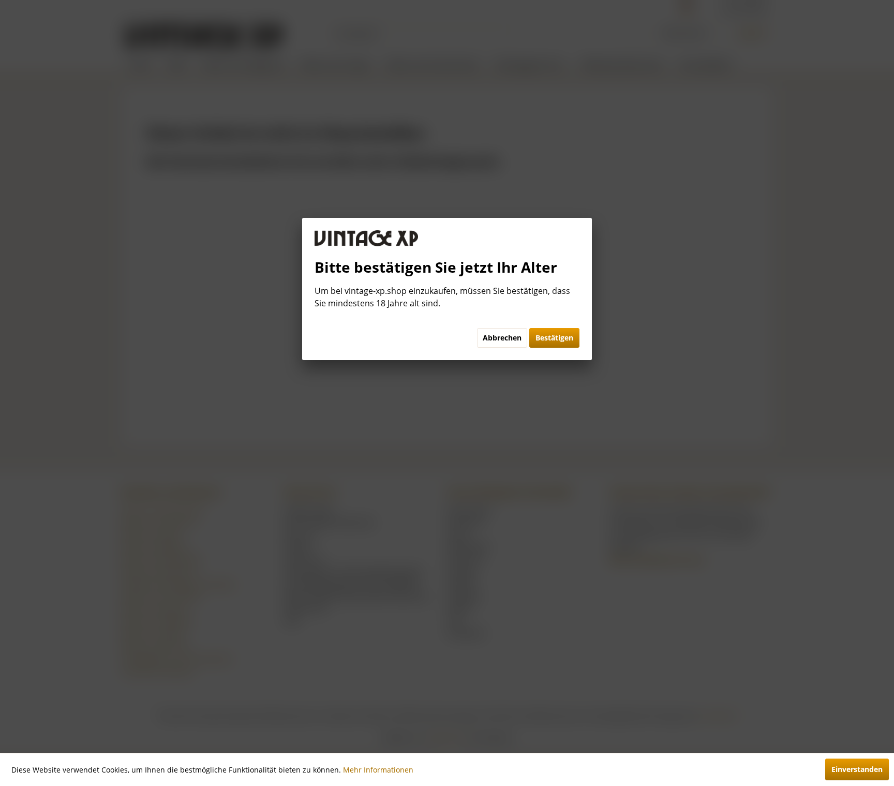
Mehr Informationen (378, 770)
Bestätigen (554, 338)
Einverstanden (857, 769)
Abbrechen (502, 338)
